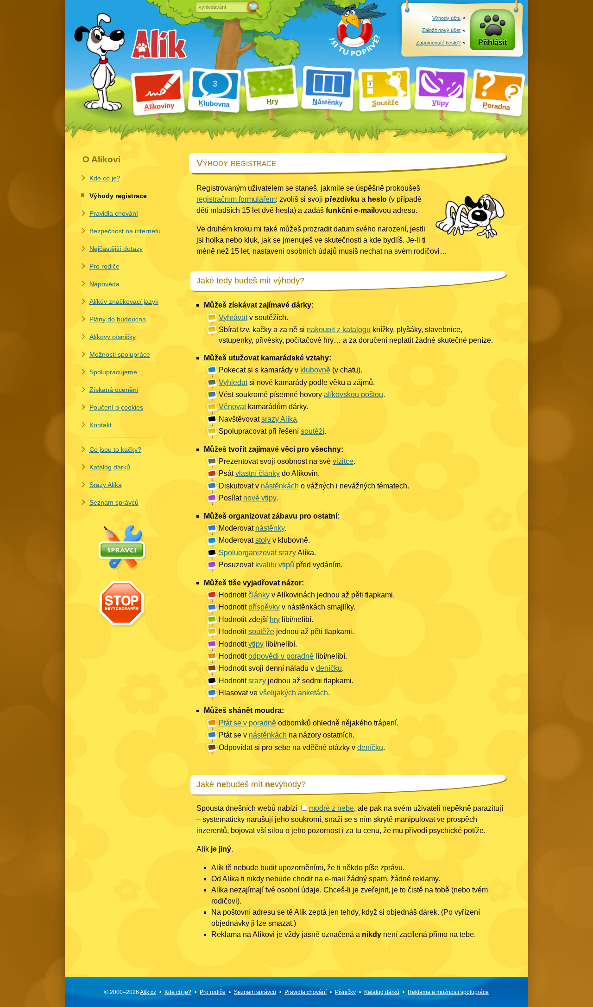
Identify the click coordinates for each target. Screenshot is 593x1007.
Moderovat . (252, 528)
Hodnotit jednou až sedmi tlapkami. (286, 681)
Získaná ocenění (114, 389)
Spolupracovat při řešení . (272, 431)
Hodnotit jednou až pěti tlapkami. (286, 631)
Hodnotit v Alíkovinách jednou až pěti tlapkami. (307, 595)
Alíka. (267, 553)
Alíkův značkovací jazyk (123, 301)
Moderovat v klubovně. (264, 540)
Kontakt (100, 425)
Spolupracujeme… (116, 372)
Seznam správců (114, 502)
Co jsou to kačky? (115, 449)
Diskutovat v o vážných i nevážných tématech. (314, 486)
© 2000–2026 (130, 992)
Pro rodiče (104, 266)
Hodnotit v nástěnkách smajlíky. (287, 607)
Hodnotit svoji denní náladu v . (281, 668)
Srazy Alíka (105, 484)
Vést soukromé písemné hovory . (302, 394)
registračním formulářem (236, 199)
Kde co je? (104, 178)
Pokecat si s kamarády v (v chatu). (290, 370)
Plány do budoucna (117, 319)
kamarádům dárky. (263, 406)
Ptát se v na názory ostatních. (286, 735)
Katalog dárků (109, 467)
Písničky (345, 992)
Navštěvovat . (259, 419)
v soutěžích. (253, 317)
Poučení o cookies (116, 407)
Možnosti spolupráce (119, 354)
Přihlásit (492, 42)
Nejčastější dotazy (116, 248)
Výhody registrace (118, 195)
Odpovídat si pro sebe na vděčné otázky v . (302, 747)
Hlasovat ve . (274, 693)
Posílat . (248, 498)
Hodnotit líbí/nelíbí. (258, 644)
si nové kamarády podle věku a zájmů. (297, 382)
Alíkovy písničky (112, 336)
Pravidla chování (113, 213)
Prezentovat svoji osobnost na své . (287, 461)
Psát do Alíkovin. (269, 473)
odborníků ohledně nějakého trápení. (308, 723)
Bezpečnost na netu (125, 231)
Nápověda (104, 284)
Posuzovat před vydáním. (280, 565)
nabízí (316, 808)
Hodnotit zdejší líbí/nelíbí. (266, 619)
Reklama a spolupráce (448, 992)
